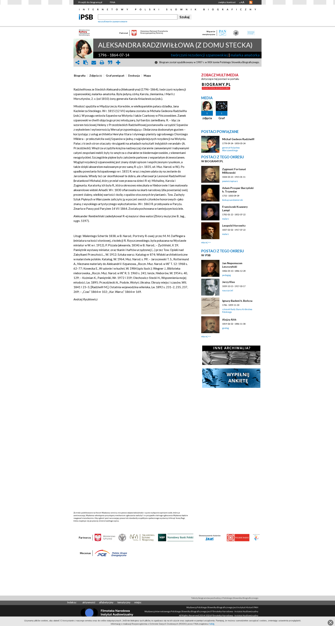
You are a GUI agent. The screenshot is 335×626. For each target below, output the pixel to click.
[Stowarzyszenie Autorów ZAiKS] (210, 537)
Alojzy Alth (229, 319)
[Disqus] (131, 362)
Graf (221, 118)
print (101, 62)
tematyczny (123, 602)
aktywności (88, 602)
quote (109, 62)
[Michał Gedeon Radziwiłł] (210, 144)
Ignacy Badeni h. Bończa (237, 300)
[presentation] (79, 75)
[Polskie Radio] (238, 537)
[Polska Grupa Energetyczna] (111, 553)
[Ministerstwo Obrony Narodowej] (122, 537)
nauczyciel (227, 290)
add (118, 62)
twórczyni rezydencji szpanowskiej (199, 55)
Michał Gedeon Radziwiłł (238, 139)
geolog (225, 328)
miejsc (137, 602)
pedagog (226, 275)
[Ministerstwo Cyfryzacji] (105, 537)
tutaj (211, 623)
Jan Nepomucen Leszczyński (232, 264)
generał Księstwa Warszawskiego (231, 149)
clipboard (85, 62)
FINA (112, 2)
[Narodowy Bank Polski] (175, 537)
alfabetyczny (106, 602)
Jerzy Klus (228, 282)
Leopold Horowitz (234, 225)
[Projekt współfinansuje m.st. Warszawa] (256, 537)
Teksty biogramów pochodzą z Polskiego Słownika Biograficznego (224, 598)
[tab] (80, 75)
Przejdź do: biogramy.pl (90, 2)
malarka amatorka (245, 55)
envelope (93, 62)
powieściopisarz (230, 181)
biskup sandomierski (232, 200)
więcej (204, 242)
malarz (225, 218)
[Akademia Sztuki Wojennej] (142, 537)
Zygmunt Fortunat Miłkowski (234, 170)
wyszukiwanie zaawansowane (112, 21)
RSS (250, 2)
